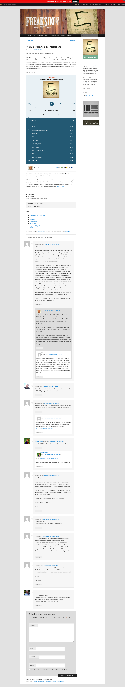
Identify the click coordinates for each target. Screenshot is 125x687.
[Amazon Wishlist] (64, 168)
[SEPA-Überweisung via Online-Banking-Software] (69, 168)
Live (34, 35)
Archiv (46, 35)
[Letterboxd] (61, 168)
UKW (31, 228)
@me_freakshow (90, 96)
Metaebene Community (90, 65)
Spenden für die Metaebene (37, 215)
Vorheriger (29, 40)
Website (32, 665)
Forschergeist (33, 221)
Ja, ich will (75, 1)
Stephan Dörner (39, 441)
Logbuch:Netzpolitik (35, 226)
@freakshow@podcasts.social (90, 94)
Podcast (29, 35)
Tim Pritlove (41, 231)
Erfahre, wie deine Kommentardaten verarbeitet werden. (48, 681)
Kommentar (33, 625)
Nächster (73, 40)
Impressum (69, 35)
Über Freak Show (55, 35)
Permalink (67, 231)
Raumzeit (32, 219)
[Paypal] (71, 168)
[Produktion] (91, 116)
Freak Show (33, 223)
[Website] (59, 168)
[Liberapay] (67, 168)
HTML (58, 186)
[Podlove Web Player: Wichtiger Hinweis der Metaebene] (51, 119)
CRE (31, 217)
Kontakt (63, 35)
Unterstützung (86, 83)
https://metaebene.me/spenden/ (44, 428)
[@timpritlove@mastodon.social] (56, 168)
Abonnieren (40, 35)
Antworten (38, 304)
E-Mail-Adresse (34, 657)
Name (32, 648)
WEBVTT (63, 186)
